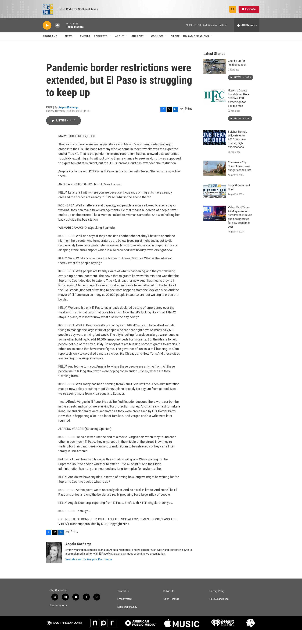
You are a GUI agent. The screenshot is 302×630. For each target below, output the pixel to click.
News (69, 36)
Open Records (171, 599)
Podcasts (101, 36)
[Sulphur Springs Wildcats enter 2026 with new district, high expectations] (214, 137)
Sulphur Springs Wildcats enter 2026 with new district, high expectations (237, 139)
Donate (250, 9)
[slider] (63, 25)
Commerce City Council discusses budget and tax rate (239, 166)
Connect (157, 36)
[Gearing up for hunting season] (214, 66)
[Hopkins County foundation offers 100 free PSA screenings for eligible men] (214, 96)
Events (85, 36)
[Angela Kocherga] (54, 552)
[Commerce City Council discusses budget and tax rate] (214, 168)
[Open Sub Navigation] (60, 36)
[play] (47, 25)
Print (188, 108)
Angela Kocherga (68, 107)
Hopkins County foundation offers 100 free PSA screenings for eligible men (238, 98)
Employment (124, 599)
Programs (50, 36)
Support (137, 36)
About (119, 36)
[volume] (57, 25)
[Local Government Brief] (214, 191)
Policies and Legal (219, 599)
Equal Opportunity (127, 607)
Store (175, 36)
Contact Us (123, 591)
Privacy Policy (217, 591)
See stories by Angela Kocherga (88, 559)
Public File (168, 591)
